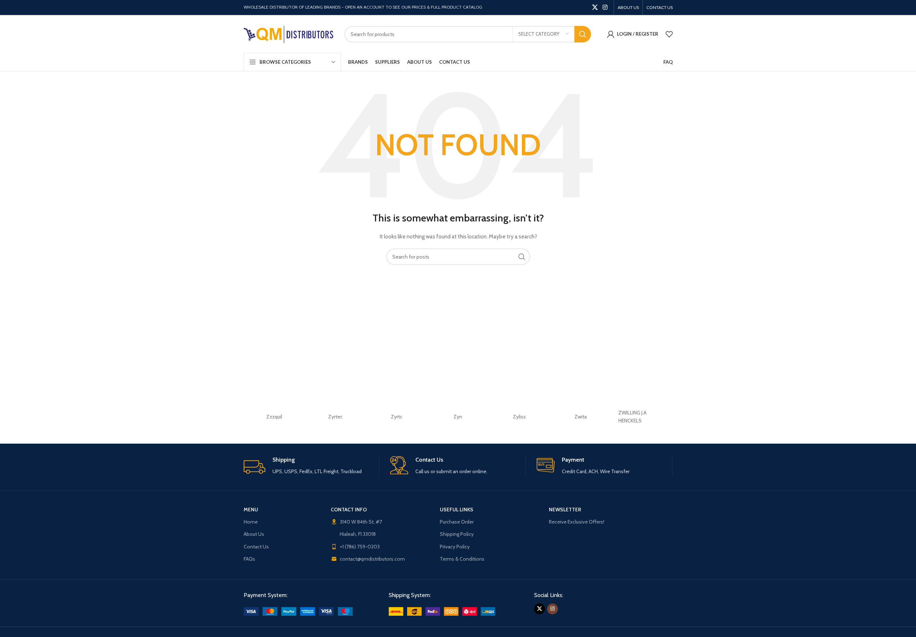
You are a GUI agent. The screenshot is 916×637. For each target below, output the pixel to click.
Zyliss (519, 416)
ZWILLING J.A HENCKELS (632, 416)
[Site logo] (289, 33)
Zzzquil (274, 416)
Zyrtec (335, 416)
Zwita (580, 416)
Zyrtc (396, 416)
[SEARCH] (582, 34)
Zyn (458, 416)
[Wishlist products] (669, 34)
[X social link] (595, 7)
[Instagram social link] (605, 7)
